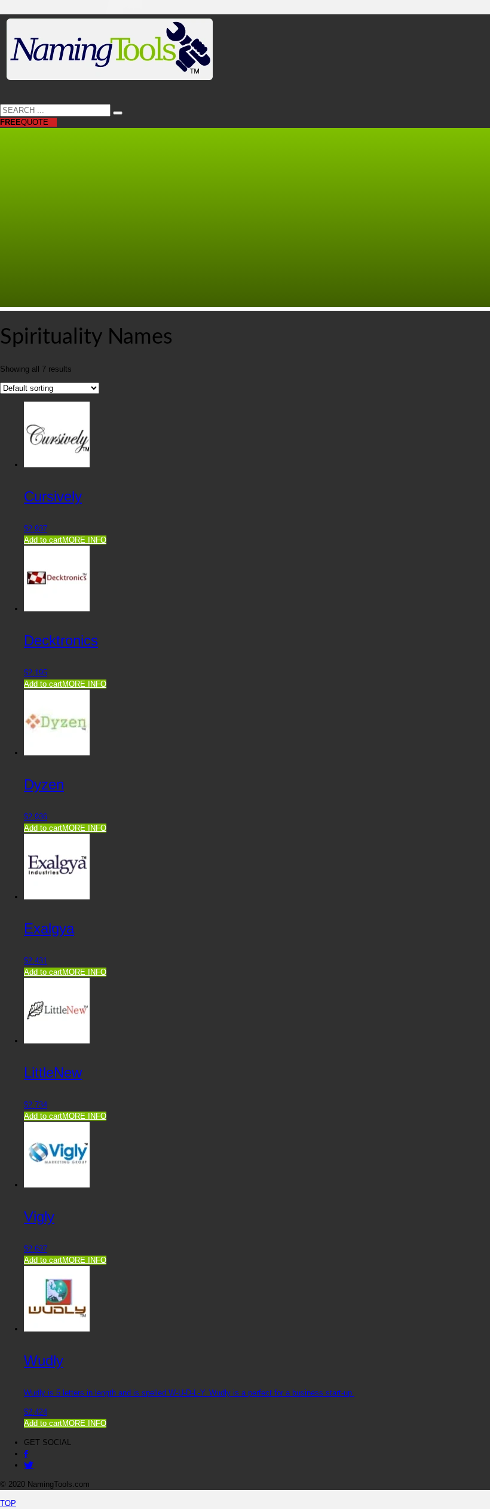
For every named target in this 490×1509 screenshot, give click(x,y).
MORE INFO (84, 539)
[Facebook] (26, 1454)
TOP (8, 1503)
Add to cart (43, 539)
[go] (117, 113)
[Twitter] (28, 1465)
